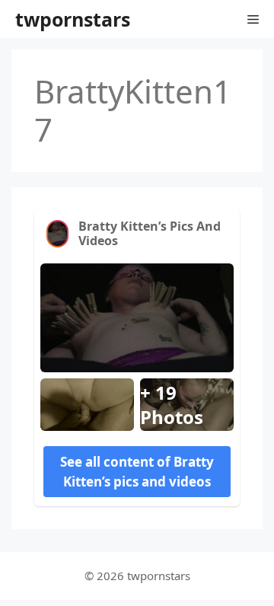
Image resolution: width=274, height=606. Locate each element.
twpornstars (72, 19)
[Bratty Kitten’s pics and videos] (57, 233)
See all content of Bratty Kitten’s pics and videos (137, 471)
